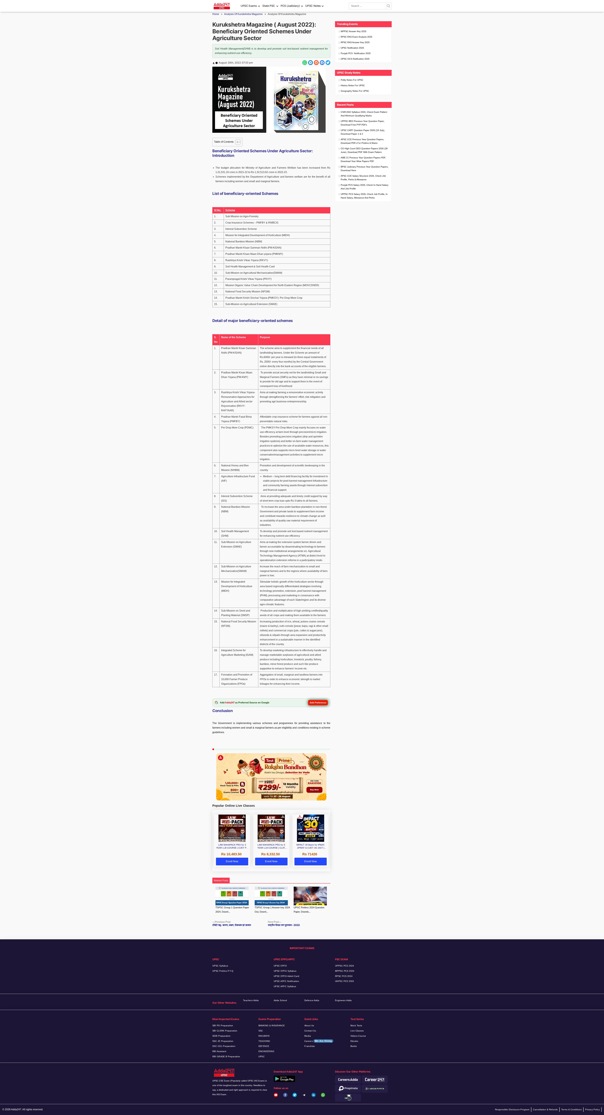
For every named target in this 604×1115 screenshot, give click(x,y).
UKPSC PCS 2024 (344, 981)
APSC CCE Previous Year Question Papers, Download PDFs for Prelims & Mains (362, 141)
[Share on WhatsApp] (304, 62)
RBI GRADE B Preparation (226, 1056)
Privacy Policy (592, 1109)
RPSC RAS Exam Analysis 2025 (356, 37)
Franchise (309, 1046)
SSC (260, 1030)
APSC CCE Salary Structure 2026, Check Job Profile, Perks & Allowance (363, 178)
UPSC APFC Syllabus (285, 986)
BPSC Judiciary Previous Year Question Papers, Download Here (364, 168)
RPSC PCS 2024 (343, 976)
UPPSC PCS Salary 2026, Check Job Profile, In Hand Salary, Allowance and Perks (364, 196)
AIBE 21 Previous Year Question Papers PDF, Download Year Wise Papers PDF (363, 159)
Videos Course (358, 1036)
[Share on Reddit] (316, 62)
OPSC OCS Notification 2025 (355, 59)
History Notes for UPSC (353, 85)
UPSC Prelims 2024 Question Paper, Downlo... (309, 909)
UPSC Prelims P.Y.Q (222, 971)
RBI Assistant (219, 1051)
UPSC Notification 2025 (352, 48)
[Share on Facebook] (322, 62)
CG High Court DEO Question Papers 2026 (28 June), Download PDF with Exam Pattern (364, 150)
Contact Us (310, 1030)
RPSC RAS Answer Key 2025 (355, 42)
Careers (318, 1041)
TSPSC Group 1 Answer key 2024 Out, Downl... (272, 909)
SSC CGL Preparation (223, 1046)
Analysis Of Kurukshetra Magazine (243, 14)
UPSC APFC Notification (286, 981)
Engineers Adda (343, 1000)
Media (307, 1036)
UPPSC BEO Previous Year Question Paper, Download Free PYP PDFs (362, 123)
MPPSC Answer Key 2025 (353, 31)
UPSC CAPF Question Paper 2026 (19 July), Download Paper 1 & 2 (363, 132)
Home (215, 14)
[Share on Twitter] (328, 62)
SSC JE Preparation (222, 1041)
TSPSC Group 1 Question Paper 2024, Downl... (232, 909)
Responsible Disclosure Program (512, 1109)
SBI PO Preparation (222, 1025)
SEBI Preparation (221, 1036)
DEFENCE (263, 1046)
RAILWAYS (264, 1036)
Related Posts (221, 880)
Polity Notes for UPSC (352, 80)
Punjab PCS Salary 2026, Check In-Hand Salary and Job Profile (364, 187)
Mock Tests (356, 1025)
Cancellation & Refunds (545, 1109)
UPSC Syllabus (220, 965)
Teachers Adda (251, 1000)
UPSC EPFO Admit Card (286, 976)
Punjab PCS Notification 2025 (356, 53)
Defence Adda (311, 1000)
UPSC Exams (249, 5)
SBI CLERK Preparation (224, 1030)
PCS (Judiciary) (290, 5)
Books (353, 1046)
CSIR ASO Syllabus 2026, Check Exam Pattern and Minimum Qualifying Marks (364, 114)
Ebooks (354, 1041)
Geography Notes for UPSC (355, 91)
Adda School (280, 1000)
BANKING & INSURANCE (271, 1025)
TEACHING (264, 1041)
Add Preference (318, 702)
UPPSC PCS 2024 (344, 965)
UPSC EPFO (280, 965)
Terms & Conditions (571, 1109)
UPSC (261, 1056)
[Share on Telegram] (310, 62)
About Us (309, 1025)
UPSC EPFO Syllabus (285, 971)
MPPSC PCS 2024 (344, 971)
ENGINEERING (266, 1051)
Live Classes (357, 1030)
